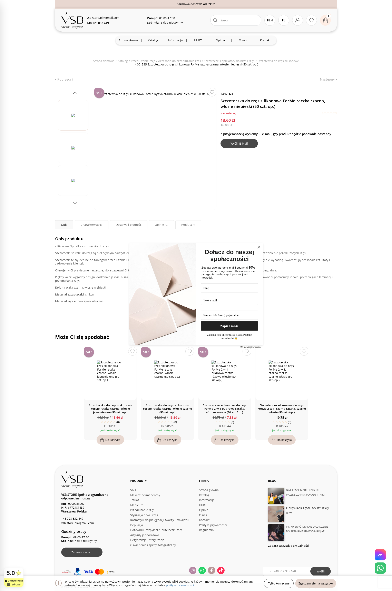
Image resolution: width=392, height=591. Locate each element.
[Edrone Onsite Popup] (196, 295)
